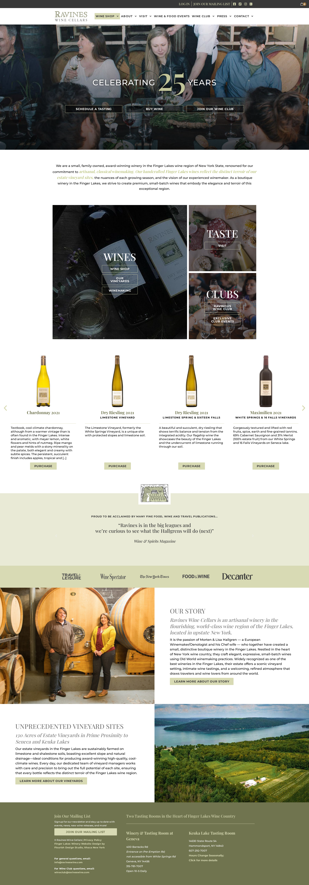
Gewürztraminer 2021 (266, 412)
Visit (143, 16)
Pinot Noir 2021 (191, 412)
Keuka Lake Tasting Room (212, 832)
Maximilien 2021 (117, 412)
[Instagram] (245, 4)
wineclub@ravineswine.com (71, 872)
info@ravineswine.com (68, 862)
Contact (241, 16)
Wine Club (201, 16)
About (127, 16)
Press (222, 16)
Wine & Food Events (172, 16)
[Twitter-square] (240, 4)
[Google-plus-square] (251, 4)
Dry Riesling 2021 (43, 412)
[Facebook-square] (234, 4)
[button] (5, 408)
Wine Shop (105, 16)
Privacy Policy (93, 839)
